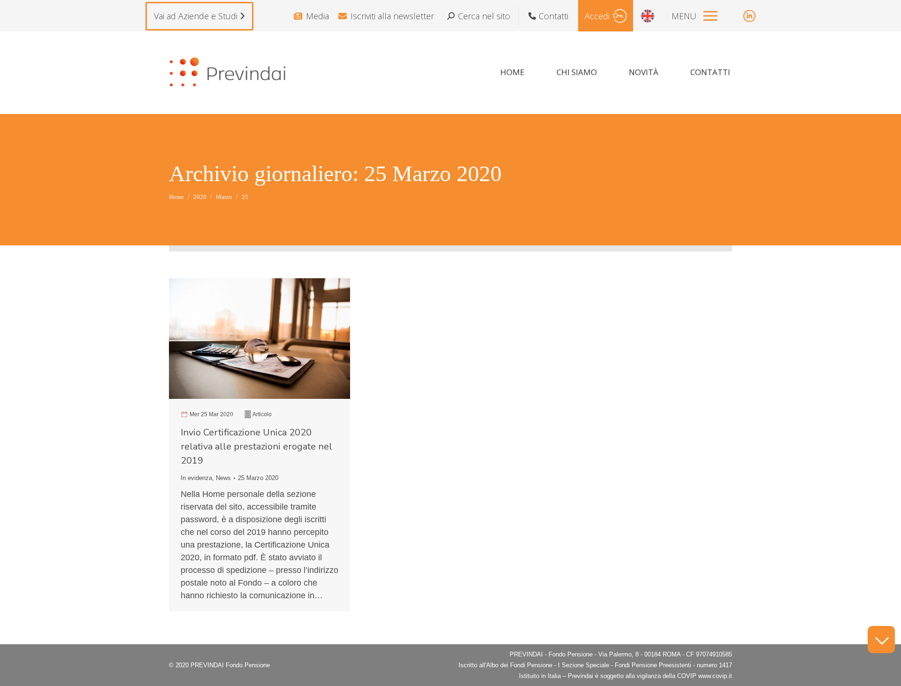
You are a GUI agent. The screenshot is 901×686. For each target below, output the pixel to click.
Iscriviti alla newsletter (392, 16)
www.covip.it (715, 675)
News (223, 477)
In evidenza (196, 477)
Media (317, 16)
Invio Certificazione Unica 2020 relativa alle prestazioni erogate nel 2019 (256, 446)
